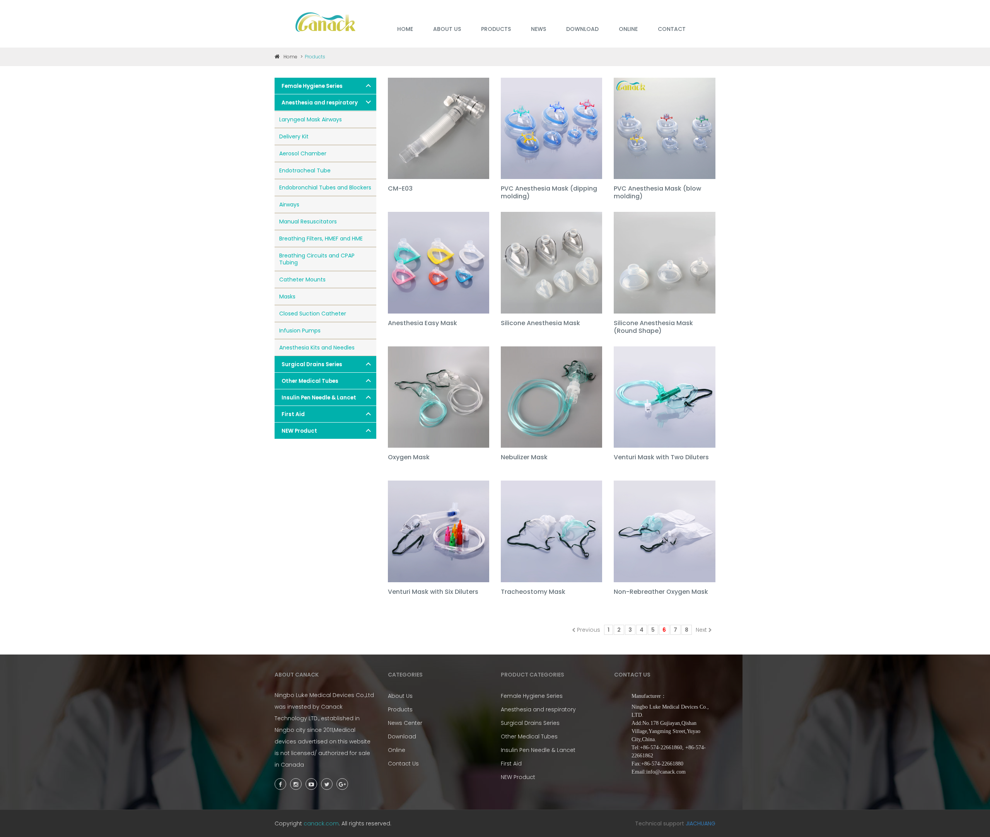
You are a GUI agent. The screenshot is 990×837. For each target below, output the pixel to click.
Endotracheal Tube (305, 170)
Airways (289, 204)
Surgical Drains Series (312, 364)
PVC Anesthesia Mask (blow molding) (657, 193)
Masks (287, 296)
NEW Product (299, 431)
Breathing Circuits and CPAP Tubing (317, 259)
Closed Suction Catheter (312, 313)
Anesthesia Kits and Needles (317, 347)
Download (402, 736)
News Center (405, 723)
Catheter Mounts (302, 279)
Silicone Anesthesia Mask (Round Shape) (653, 327)
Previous (588, 630)
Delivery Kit (294, 136)
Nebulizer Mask (524, 457)
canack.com (321, 823)
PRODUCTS (496, 29)
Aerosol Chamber (302, 153)
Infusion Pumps (300, 330)
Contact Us (403, 763)
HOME (405, 29)
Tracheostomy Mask (533, 592)
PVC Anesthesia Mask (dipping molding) (549, 193)
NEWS (538, 29)
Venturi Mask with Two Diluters (661, 457)
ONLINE (628, 29)
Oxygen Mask (409, 457)
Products (400, 709)
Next (701, 630)
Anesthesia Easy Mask (422, 323)
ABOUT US (447, 29)
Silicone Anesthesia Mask (540, 323)
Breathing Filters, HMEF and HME (321, 238)
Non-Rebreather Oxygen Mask (661, 592)
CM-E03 (400, 189)
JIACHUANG (700, 823)
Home (290, 56)
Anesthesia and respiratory (320, 102)
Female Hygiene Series (312, 86)
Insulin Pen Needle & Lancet (319, 397)
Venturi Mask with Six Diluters (433, 592)
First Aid (293, 414)
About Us (400, 696)
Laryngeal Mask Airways (310, 119)
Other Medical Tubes (310, 381)
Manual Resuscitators (308, 221)
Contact (672, 29)
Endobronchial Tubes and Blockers (325, 187)
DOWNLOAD (582, 29)
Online (396, 750)
